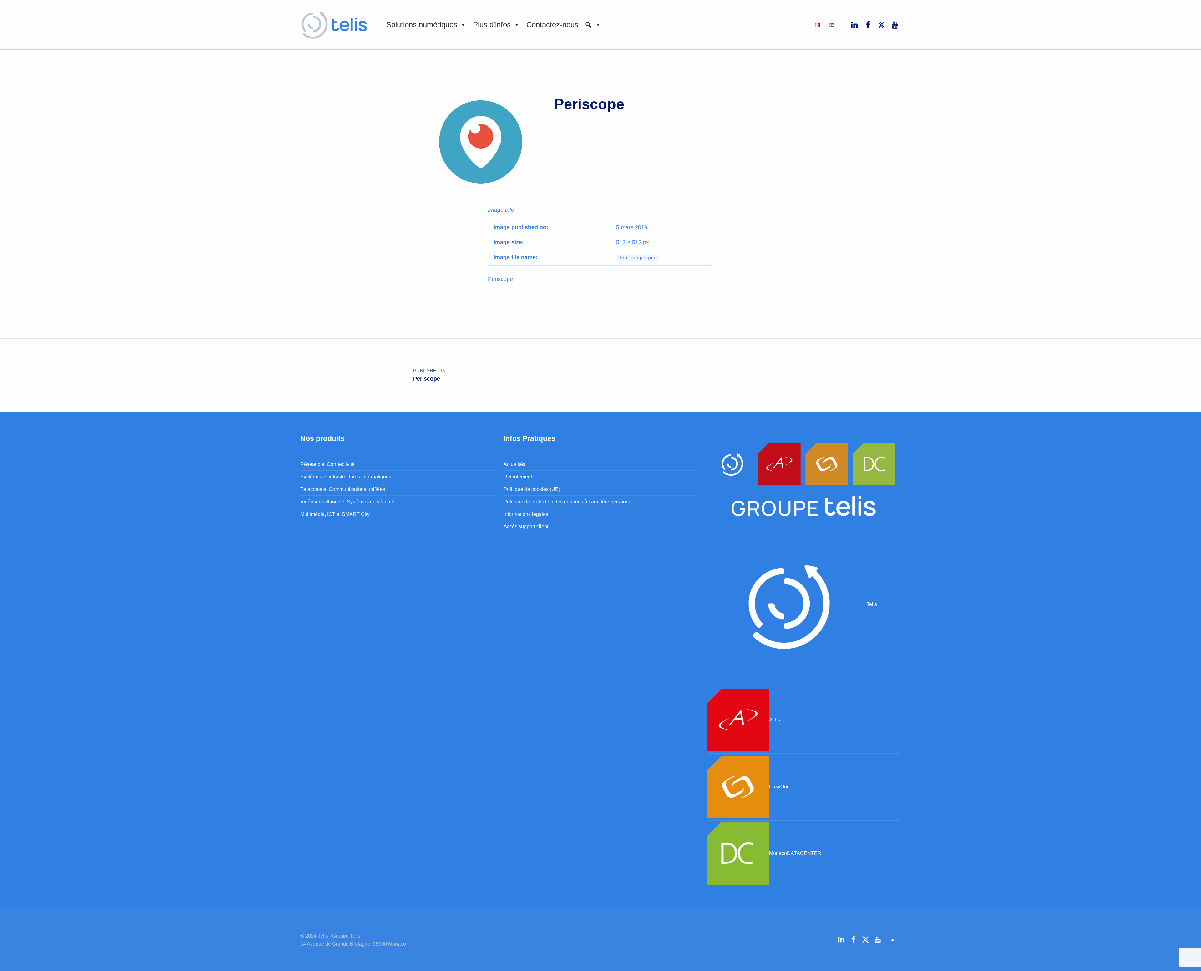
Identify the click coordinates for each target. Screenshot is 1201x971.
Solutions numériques (421, 24)
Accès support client (526, 526)
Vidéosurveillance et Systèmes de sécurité (347, 501)
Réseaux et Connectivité (327, 464)
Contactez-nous (552, 24)
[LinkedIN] (854, 24)
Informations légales (526, 514)
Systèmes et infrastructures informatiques (345, 476)
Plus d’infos (492, 24)
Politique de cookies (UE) (532, 489)
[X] (881, 24)
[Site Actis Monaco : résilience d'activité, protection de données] (738, 719)
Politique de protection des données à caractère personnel (568, 501)
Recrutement (518, 476)
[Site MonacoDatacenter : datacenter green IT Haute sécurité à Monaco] (738, 853)
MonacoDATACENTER (795, 853)
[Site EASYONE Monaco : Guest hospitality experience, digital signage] (738, 786)
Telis (872, 604)
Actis (774, 719)
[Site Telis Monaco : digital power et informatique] (787, 604)
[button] (593, 24)
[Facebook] (868, 24)
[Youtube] (895, 24)
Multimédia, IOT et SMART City (335, 514)
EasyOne (779, 786)
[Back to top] (892, 939)
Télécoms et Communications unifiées (342, 489)
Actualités (514, 464)
